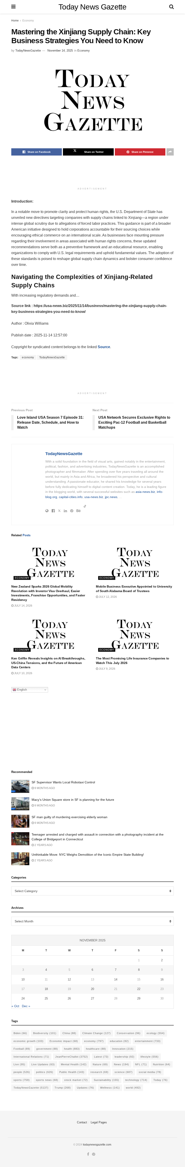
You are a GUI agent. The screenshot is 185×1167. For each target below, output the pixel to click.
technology (136, 1080)
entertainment (148, 1041)
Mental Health (74, 1064)
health (72, 1048)
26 (69, 998)
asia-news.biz (145, 492)
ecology (156, 1033)
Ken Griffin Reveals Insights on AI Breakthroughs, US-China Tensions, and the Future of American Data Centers (48, 663)
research (99, 1072)
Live (19, 1064)
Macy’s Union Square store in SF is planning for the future (73, 799)
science (124, 1072)
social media (150, 1072)
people (22, 1072)
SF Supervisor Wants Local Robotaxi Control (63, 782)
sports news (47, 1080)
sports (22, 1080)
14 (115, 979)
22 (138, 989)
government (47, 1048)
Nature (100, 1064)
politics (44, 1072)
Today (160, 1080)
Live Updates (43, 1064)
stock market (76, 1080)
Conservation (129, 1033)
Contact (82, 1122)
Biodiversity (44, 1033)
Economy (28, 20)
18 (46, 989)
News (121, 1064)
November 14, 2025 (60, 50)
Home (15, 20)
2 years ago (43, 845)
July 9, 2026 (106, 668)
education (119, 1041)
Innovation (123, 1048)
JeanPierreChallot (71, 1056)
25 (46, 998)
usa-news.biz (93, 497)
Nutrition (161, 1064)
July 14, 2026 (23, 605)
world (133, 1087)
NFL (141, 1064)
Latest (101, 1056)
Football (22, 1048)
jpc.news (111, 497)
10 (23, 979)
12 (69, 979)
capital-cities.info (71, 497)
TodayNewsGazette (28, 50)
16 (162, 979)
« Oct (15, 1006)
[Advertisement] (93, 173)
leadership (124, 1056)
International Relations (31, 1056)
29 (138, 998)
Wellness (110, 1087)
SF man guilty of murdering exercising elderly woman (69, 817)
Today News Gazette (92, 7)
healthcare (96, 1048)
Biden (20, 1033)
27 (92, 998)
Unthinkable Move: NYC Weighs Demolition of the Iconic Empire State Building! (88, 854)
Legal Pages (99, 1122)
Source (104, 347)
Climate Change (96, 1033)
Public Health (71, 1072)
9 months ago (44, 788)
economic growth (29, 1041)
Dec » (26, 1006)
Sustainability (106, 1080)
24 (23, 998)
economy (28, 357)
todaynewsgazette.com (97, 1144)
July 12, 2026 (107, 596)
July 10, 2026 (23, 673)
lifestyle (150, 1056)
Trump (63, 1087)
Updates (85, 1087)
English (21, 689)
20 (92, 989)
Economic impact (64, 1041)
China (69, 1033)
